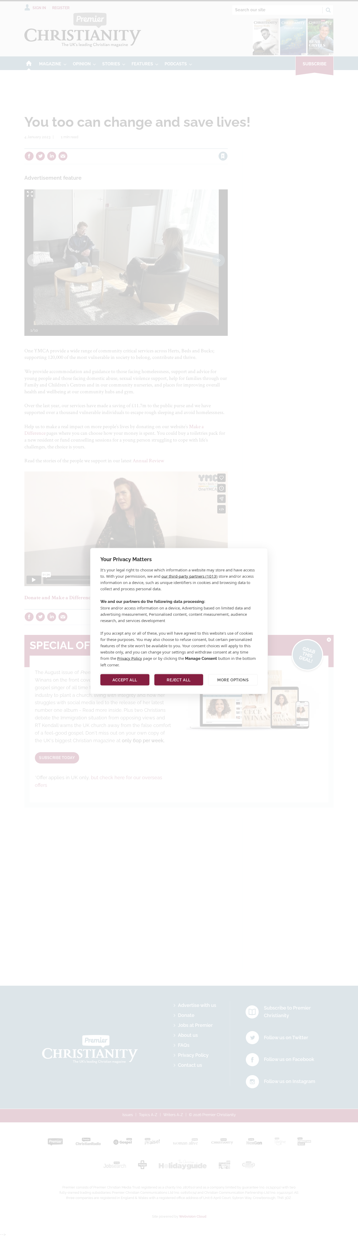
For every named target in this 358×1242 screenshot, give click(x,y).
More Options (232, 679)
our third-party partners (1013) (189, 576)
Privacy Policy (129, 658)
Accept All (124, 679)
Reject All (179, 679)
